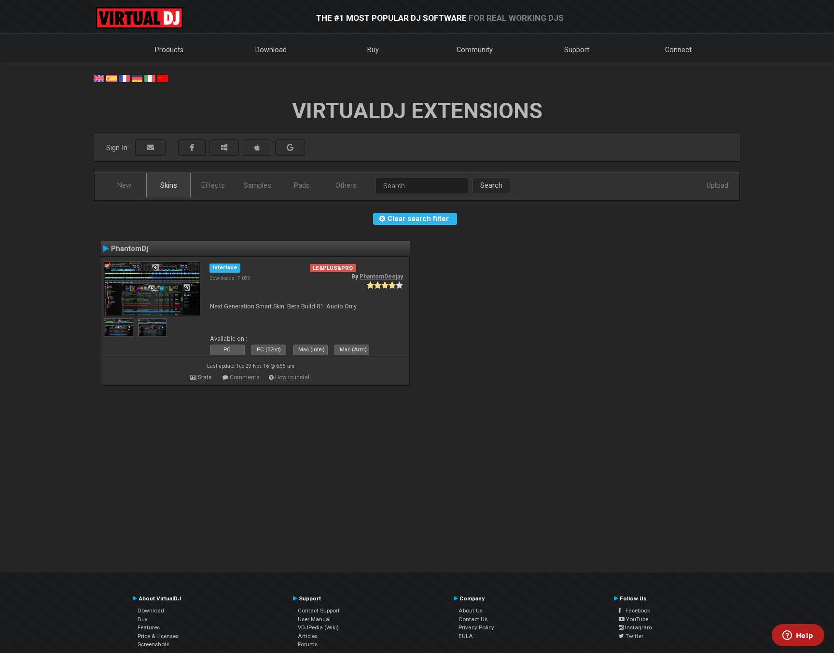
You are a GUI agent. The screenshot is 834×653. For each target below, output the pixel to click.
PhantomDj (129, 248)
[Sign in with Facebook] (192, 147)
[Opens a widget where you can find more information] (797, 636)
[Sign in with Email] (150, 147)
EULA (466, 636)
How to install (293, 377)
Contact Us (473, 619)
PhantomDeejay (381, 276)
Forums (308, 644)
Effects (213, 185)
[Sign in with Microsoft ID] (224, 147)
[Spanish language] (111, 77)
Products (169, 50)
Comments (244, 377)
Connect (678, 50)
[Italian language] (149, 77)
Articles (308, 636)
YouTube (636, 619)
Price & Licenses (158, 636)
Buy (373, 50)
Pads (302, 185)
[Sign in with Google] (290, 147)
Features (149, 627)
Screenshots (153, 644)
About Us (471, 610)
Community (475, 50)
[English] (99, 77)
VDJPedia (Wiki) (318, 627)
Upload (717, 185)
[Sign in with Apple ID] (257, 147)
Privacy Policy (476, 627)
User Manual (314, 619)
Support (576, 50)
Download (271, 50)
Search (491, 185)
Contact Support (319, 610)
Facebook (635, 610)
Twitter (633, 636)
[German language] (137, 77)
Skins (168, 185)
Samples (257, 185)
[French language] (124, 77)
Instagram (638, 627)
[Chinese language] (162, 77)
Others (346, 185)
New (124, 185)
